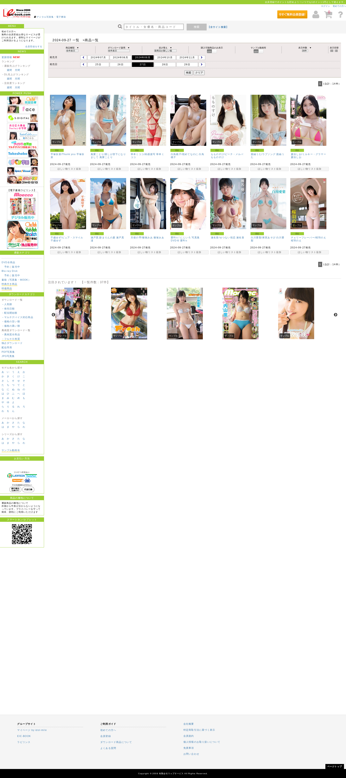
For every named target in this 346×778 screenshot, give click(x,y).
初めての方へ (339, 6)
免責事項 (188, 748)
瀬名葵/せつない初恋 (223, 237)
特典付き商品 (9, 284)
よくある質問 (108, 748)
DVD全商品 (8, 262)
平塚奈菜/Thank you (63, 154)
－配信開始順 (9, 312)
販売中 (16, 266)
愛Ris (183, 240)
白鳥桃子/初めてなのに (184, 154)
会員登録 (105, 736)
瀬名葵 (240, 237)
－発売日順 (8, 308)
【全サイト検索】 (218, 27)
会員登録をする (33, 46)
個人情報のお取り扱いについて (201, 742)
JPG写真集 (8, 356)
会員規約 (188, 736)
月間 (17, 70)
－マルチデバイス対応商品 (17, 317)
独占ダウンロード (12, 343)
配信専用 (7, 347)
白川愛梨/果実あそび (263, 237)
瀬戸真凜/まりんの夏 (103, 237)
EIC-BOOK (24, 736)
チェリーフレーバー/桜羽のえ (308, 237)
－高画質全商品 (11, 334)
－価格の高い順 (11, 326)
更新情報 (7, 57)
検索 (196, 26)
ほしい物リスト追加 (69, 168)
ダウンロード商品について (116, 742)
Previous (53, 315)
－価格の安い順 (11, 321)
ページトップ (334, 766)
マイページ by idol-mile (32, 730)
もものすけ (217, 157)
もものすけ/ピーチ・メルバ (227, 154)
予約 (6, 266)
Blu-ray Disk (10, 271)
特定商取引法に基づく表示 (199, 730)
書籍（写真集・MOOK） (16, 279)
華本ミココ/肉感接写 (143, 154)
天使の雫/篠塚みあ (142, 237)
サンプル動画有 (11, 450)
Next (336, 315)
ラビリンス (23, 742)
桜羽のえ (296, 240)
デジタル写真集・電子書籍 (51, 17)
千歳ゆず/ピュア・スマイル (67, 237)
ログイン (325, 6)
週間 (9, 70)
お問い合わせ (191, 754)
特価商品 (7, 288)
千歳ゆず (56, 240)
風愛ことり (106, 157)
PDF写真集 (8, 352)
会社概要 (188, 724)
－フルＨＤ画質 (11, 339)
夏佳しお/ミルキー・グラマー (308, 154)
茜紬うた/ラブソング (263, 154)
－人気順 (7, 304)
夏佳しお (296, 157)
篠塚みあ (159, 237)
